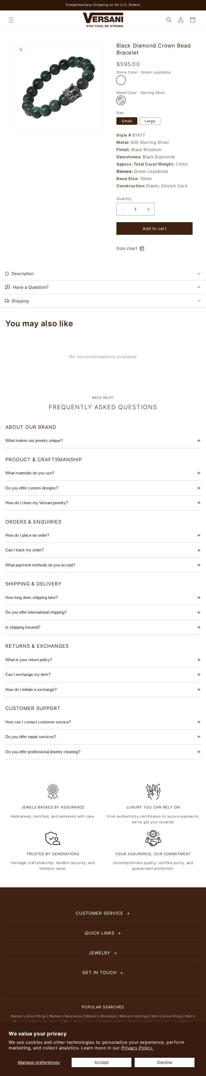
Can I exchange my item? (27, 674)
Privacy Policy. (137, 1048)
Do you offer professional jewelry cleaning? (42, 751)
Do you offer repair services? (30, 736)
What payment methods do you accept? (40, 565)
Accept (101, 1062)
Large (150, 121)
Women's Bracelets (100, 1016)
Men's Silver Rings (167, 1016)
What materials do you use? (29, 473)
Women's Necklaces (65, 1016)
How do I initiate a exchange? (31, 689)
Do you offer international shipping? (36, 612)
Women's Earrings (134, 1016)
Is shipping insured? (22, 627)
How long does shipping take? (31, 597)
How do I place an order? (27, 535)
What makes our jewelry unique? (33, 440)
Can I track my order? (24, 550)
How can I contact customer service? (38, 722)
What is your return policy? (28, 659)
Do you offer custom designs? (31, 488)
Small (127, 121)
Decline (164, 1062)
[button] (11, 20)
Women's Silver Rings (28, 1016)
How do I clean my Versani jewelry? (36, 502)
